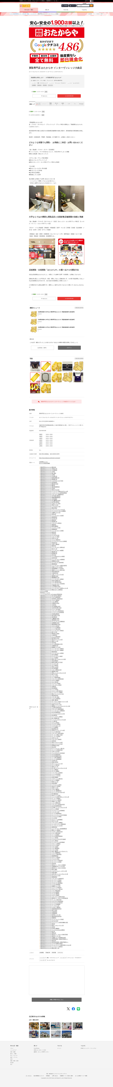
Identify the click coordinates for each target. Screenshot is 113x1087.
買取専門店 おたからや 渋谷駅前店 (48, 913)
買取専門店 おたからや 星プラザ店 (48, 632)
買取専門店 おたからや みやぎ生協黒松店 (50, 712)
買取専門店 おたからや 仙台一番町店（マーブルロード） (54, 851)
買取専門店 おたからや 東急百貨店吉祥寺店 (50, 916)
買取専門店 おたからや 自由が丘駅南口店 (50, 580)
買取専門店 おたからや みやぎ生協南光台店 (50, 756)
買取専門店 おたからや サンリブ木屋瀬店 (50, 904)
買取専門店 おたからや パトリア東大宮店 (50, 629)
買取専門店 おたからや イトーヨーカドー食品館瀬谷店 (53, 828)
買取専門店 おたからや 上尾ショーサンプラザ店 (52, 574)
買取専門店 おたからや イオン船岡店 (49, 601)
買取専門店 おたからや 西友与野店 (48, 508)
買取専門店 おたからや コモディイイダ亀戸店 (51, 778)
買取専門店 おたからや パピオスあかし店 (50, 725)
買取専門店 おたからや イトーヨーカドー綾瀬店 (52, 550)
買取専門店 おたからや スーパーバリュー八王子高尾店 (53, 815)
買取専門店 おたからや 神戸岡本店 (48, 617)
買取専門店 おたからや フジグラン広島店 (50, 724)
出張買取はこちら (43, 461)
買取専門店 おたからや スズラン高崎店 (49, 895)
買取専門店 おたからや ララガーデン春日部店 (51, 883)
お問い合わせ (55, 1075)
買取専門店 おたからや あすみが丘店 (49, 921)
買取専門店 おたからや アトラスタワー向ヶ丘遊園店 (53, 511)
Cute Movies (36, 1048)
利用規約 (48, 1075)
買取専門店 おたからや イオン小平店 (49, 676)
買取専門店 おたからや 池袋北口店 (48, 468)
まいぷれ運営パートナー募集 (81, 1075)
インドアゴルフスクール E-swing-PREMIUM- (51, 594)
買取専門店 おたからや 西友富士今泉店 (49, 633)
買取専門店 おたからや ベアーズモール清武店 (51, 772)
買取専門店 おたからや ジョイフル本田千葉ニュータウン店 (54, 796)
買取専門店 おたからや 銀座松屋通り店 (49, 477)
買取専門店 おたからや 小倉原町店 (48, 635)
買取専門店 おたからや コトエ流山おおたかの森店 (52, 556)
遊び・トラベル (13, 1057)
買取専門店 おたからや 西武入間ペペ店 (49, 948)
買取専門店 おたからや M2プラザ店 (49, 674)
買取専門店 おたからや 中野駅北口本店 (49, 603)
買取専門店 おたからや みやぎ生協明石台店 (50, 806)
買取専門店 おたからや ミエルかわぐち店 (50, 506)
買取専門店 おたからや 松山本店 (48, 747)
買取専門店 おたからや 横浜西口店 (48, 551)
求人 (11, 1064)
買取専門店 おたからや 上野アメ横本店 (49, 544)
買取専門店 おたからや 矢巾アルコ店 (49, 821)
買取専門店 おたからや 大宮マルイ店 (49, 738)
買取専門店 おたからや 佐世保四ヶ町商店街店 (51, 598)
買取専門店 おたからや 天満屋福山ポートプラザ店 (52, 866)
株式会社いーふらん (45, 592)
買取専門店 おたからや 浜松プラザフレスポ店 (51, 742)
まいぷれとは (28, 1075)
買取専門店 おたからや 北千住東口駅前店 (50, 496)
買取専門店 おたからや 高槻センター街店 (50, 801)
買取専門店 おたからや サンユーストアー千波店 (52, 919)
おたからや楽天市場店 (44, 463)
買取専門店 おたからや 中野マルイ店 (49, 538)
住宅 (11, 1059)
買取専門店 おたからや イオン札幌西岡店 (50, 852)
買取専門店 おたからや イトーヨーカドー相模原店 (52, 710)
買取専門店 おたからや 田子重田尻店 (49, 793)
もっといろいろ (73, 83)
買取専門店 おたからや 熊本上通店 (48, 869)
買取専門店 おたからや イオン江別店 (49, 849)
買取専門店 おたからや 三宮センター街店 (50, 503)
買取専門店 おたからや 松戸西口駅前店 (49, 502)
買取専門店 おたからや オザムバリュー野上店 (51, 889)
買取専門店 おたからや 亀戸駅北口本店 (49, 638)
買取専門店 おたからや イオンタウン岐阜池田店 (52, 709)
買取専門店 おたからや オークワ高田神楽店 (50, 813)
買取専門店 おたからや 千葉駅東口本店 (49, 585)
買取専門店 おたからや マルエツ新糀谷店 (50, 539)
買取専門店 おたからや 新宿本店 (48, 520)
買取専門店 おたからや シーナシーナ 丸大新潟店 (52, 612)
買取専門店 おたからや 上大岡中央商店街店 (50, 707)
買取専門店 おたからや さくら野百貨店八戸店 (51, 644)
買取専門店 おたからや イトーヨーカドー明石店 (52, 630)
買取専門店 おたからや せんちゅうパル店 (50, 875)
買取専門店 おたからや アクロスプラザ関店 (50, 816)
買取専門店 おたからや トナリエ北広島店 (50, 774)
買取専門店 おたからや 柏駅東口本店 (49, 671)
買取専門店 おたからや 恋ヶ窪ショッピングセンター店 (53, 768)
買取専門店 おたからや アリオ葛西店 (49, 727)
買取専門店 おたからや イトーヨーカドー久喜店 (52, 515)
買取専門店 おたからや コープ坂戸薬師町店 (50, 757)
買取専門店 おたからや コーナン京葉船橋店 (50, 759)
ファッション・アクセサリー (57, 83)
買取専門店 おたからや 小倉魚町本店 (49, 573)
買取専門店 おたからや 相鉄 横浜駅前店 (50, 486)
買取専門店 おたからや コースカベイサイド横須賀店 (53, 824)
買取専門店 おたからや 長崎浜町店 (48, 877)
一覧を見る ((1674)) (79, 307)
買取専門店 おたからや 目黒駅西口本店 (49, 623)
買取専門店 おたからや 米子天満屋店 (49, 654)
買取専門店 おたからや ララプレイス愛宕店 (50, 800)
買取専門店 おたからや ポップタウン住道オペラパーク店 (54, 701)
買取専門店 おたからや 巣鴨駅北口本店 (49, 561)
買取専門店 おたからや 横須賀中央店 (49, 483)
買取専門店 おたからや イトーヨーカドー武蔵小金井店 (53, 565)
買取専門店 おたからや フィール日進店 (49, 834)
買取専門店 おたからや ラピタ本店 (48, 818)
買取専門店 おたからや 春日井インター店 (50, 936)
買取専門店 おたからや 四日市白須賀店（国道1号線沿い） (54, 942)
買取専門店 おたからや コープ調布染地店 (50, 677)
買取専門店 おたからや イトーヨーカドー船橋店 (52, 650)
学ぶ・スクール (13, 1055)
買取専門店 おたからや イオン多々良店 (49, 697)
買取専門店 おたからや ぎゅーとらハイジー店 (51, 763)
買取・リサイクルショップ (40, 83)
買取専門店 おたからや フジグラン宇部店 (50, 683)
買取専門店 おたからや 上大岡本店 (48, 470)
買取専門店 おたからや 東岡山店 (48, 933)
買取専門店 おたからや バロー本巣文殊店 (50, 890)
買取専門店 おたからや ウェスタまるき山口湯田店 (52, 930)
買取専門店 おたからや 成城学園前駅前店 (50, 497)
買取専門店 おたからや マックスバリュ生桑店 (51, 692)
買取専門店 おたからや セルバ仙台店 (49, 682)
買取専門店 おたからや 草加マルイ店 (49, 766)
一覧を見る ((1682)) (79, 358)
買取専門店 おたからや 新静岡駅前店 (49, 856)
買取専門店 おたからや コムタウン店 (49, 663)
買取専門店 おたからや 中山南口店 (48, 476)
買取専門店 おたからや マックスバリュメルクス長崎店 (53, 541)
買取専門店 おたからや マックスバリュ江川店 (51, 825)
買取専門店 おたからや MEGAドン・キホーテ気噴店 (53, 865)
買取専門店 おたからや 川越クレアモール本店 (51, 567)
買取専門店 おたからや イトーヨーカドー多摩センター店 (54, 588)
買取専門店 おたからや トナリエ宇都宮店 (50, 627)
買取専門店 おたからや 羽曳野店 (48, 917)
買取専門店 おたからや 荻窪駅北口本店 (49, 745)
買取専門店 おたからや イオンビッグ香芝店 (50, 523)
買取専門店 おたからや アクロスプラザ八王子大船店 (53, 839)
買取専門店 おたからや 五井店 (47, 488)
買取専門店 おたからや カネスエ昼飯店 (49, 680)
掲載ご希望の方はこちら (56, 999)
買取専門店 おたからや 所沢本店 (48, 555)
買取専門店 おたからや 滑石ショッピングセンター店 (53, 673)
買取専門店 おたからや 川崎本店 (48, 686)
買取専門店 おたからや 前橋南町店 (48, 529)
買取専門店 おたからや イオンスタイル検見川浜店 (52, 896)
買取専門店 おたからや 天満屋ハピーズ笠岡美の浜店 (53, 937)
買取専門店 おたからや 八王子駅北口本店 (50, 586)
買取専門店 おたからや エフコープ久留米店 (50, 887)
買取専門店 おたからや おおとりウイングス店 (51, 744)
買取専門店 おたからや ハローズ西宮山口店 (50, 669)
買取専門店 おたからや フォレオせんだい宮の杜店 (52, 753)
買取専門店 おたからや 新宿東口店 (48, 521)
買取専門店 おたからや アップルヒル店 (49, 905)
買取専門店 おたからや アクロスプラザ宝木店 (51, 902)
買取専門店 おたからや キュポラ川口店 (49, 535)
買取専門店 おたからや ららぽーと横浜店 (50, 907)
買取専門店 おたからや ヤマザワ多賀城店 (50, 884)
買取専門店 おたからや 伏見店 (47, 927)
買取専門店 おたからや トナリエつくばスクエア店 (52, 713)
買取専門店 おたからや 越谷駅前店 (48, 517)
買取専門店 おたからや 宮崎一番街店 (49, 700)
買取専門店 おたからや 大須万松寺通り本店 (50, 607)
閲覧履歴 (66, 5)
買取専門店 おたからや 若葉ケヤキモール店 (50, 704)
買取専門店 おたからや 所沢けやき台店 (49, 489)
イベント (59, 1048)
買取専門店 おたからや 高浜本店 (48, 863)
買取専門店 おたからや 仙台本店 (48, 642)
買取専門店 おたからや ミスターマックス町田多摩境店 (53, 493)
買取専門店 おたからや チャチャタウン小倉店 (51, 656)
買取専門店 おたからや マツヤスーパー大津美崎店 (52, 810)
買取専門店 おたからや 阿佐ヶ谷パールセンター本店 (53, 659)
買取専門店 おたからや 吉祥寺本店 (48, 558)
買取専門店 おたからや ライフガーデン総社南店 (52, 562)
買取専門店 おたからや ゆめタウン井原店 (50, 786)
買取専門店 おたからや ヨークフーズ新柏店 (50, 881)
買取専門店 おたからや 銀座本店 (48, 532)
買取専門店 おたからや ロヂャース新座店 (50, 857)
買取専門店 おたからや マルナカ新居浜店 (50, 597)
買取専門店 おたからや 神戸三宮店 (48, 910)
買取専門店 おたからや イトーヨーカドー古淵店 (52, 530)
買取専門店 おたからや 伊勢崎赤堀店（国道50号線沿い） (54, 939)
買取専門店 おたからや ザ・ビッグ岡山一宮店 (51, 734)
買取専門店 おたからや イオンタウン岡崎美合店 (52, 494)
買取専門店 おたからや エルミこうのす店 (50, 775)
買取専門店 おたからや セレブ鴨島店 (49, 769)
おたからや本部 (44, 591)
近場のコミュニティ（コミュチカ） (89, 1048)
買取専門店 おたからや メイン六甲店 (49, 689)
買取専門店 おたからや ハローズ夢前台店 (50, 803)
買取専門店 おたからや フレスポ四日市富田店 (51, 836)
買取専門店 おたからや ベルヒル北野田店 (50, 698)
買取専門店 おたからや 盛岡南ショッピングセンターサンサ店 (55, 706)
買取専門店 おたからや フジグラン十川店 (50, 527)
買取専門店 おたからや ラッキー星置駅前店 (50, 790)
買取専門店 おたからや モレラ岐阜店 (49, 665)
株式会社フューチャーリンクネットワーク (58, 1073)
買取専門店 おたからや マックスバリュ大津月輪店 (52, 842)
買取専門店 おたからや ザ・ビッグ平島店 (50, 736)
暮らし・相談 (13, 1053)
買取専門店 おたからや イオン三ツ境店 (49, 536)
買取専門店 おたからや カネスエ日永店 (49, 626)
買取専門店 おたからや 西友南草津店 (49, 695)
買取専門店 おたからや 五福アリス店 (49, 787)
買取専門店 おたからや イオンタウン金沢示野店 (52, 733)
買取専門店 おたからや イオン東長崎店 (49, 848)
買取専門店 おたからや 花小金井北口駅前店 (50, 595)
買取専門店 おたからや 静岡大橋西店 (49, 526)
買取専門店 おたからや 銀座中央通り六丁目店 (51, 662)
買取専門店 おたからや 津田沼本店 (48, 827)
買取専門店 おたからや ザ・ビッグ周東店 (50, 798)
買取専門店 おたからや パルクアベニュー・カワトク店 (53, 871)
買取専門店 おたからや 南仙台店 (48, 940)
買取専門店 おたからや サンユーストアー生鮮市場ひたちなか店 (55, 945)
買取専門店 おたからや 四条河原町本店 (49, 571)
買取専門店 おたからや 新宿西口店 (48, 479)
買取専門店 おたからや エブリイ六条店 (49, 845)
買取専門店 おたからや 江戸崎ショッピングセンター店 (53, 807)
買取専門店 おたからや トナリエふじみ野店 (50, 784)
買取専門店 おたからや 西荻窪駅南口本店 (50, 624)
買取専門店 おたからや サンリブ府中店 (49, 765)
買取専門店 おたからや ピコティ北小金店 (50, 609)
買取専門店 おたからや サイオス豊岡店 (49, 893)
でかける (65, 9)
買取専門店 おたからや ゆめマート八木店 (50, 795)
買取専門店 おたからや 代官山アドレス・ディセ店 (52, 730)
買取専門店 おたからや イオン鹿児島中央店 (50, 582)
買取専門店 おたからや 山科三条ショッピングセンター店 (54, 874)
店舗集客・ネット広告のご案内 (95, 14)
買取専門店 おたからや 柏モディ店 (48, 548)
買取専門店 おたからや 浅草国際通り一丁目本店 (52, 568)
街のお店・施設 (29, 9)
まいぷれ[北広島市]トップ (15, 13)
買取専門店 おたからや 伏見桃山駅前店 (49, 613)
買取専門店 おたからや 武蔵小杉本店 (49, 762)
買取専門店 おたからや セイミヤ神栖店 (49, 780)
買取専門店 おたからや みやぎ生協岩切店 (50, 754)
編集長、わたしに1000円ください (41, 1051)
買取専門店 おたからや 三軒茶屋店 (48, 499)
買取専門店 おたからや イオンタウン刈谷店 (50, 685)
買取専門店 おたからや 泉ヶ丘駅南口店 (49, 718)
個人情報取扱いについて (39, 1075)
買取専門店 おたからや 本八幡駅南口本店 (50, 500)
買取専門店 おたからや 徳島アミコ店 (49, 641)
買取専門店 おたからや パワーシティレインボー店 (52, 509)
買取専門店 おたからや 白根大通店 (48, 872)
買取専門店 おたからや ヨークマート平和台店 (51, 860)
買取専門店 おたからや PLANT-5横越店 (49, 928)
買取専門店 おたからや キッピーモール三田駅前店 (52, 621)
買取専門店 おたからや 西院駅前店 (48, 564)
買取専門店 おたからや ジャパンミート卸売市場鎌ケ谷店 (54, 922)
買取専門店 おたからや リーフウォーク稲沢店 (51, 946)
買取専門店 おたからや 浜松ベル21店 (49, 666)
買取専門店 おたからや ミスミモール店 (49, 812)
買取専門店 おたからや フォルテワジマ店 (50, 703)
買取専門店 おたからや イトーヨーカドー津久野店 (52, 583)
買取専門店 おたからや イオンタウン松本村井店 (52, 611)
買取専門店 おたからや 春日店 (47, 924)
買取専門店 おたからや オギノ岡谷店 (49, 840)
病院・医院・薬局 (14, 1060)
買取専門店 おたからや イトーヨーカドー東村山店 (52, 547)
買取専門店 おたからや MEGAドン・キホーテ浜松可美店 (54, 934)
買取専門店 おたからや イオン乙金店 (49, 846)
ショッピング (33, 13)
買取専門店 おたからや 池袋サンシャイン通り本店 (52, 570)
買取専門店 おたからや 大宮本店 (48, 604)
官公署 (11, 1062)
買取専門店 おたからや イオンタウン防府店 (50, 739)
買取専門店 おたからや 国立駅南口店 (49, 728)
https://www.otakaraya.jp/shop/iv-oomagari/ (49, 458)
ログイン (73, 5)
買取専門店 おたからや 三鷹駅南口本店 (49, 618)
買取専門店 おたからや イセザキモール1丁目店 (51, 480)
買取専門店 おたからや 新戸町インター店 (50, 914)
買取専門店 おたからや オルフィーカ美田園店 (51, 819)
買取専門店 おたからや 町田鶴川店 (48, 553)
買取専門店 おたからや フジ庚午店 (48, 721)
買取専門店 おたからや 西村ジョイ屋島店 (50, 830)
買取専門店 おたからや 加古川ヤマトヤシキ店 (51, 639)
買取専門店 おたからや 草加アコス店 (49, 505)
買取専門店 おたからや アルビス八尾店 (49, 858)
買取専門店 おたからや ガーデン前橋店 (49, 771)
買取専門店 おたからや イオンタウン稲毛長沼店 (52, 679)
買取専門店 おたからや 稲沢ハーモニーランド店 (52, 925)
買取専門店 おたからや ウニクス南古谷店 (50, 731)
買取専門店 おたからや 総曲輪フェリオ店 (50, 647)
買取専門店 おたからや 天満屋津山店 (49, 645)
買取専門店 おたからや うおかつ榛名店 (49, 789)
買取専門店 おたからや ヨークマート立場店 (50, 861)
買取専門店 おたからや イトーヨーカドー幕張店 (52, 579)
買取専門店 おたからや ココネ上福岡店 (49, 892)
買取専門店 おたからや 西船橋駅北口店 (49, 577)
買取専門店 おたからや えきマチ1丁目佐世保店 (51, 901)
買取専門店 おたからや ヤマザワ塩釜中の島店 (51, 943)
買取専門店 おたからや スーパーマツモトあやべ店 (52, 792)
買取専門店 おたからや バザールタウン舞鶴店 (51, 822)
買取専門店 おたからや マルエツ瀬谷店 (49, 600)
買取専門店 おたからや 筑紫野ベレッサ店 (50, 886)
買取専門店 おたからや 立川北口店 (48, 518)
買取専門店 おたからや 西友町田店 (48, 651)
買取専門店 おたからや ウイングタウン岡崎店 (51, 716)
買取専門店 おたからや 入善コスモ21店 (49, 751)
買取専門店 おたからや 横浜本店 (48, 467)
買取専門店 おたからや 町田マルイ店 (49, 781)
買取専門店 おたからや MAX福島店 (48, 688)
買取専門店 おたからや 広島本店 (48, 741)
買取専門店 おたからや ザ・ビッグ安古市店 (50, 899)
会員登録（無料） (42, 347)
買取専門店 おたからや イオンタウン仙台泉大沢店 (52, 804)
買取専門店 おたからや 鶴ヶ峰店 (48, 473)
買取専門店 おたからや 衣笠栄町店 (48, 482)
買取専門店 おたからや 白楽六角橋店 (49, 777)
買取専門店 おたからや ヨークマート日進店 (50, 880)
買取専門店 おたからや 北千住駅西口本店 (50, 606)
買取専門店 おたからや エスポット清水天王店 (51, 831)
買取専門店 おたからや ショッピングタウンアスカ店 (53, 719)
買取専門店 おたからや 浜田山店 (48, 514)
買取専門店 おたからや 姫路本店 (48, 545)
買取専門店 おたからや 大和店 (47, 471)
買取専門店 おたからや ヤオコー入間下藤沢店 (51, 691)
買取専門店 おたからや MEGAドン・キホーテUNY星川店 (54, 898)
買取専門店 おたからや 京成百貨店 (48, 911)
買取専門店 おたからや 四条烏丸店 (48, 542)
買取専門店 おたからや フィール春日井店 (50, 636)
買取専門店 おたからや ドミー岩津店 (49, 837)
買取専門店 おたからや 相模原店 (48, 524)
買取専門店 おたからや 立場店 (47, 474)
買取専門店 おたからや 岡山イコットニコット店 (52, 694)
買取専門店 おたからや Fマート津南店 (49, 809)
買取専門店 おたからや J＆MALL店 (48, 760)
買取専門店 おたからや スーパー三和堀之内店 (51, 750)
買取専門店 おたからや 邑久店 (47, 931)
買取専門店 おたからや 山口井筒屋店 (49, 668)
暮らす (47, 9)
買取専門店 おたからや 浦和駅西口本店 (49, 620)
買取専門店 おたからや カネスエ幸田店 (49, 722)
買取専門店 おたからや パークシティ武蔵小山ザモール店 (54, 491)
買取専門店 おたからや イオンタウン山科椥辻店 (52, 878)
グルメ (11, 1048)
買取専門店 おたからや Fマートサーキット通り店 (52, 748)
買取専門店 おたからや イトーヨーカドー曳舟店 (52, 648)
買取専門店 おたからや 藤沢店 (47, 485)
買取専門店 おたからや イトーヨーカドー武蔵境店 (52, 559)
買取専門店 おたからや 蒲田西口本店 (49, 576)
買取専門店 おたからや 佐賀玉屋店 (48, 783)
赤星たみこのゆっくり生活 (40, 1050)
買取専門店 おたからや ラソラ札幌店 (49, 657)
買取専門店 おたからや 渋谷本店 (48, 533)
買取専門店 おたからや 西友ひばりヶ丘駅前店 (51, 589)
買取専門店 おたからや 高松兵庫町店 (49, 660)
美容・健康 (12, 1051)
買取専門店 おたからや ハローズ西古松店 (50, 833)
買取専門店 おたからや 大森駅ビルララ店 (50, 512)
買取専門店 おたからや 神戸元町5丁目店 (50, 615)
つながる (84, 9)
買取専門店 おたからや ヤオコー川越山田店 (50, 854)
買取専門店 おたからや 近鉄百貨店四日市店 (50, 908)
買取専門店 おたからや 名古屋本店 (48, 715)
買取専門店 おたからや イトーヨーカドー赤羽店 (52, 653)
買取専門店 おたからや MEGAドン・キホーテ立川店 (53, 868)
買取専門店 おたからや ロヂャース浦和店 (50, 843)
